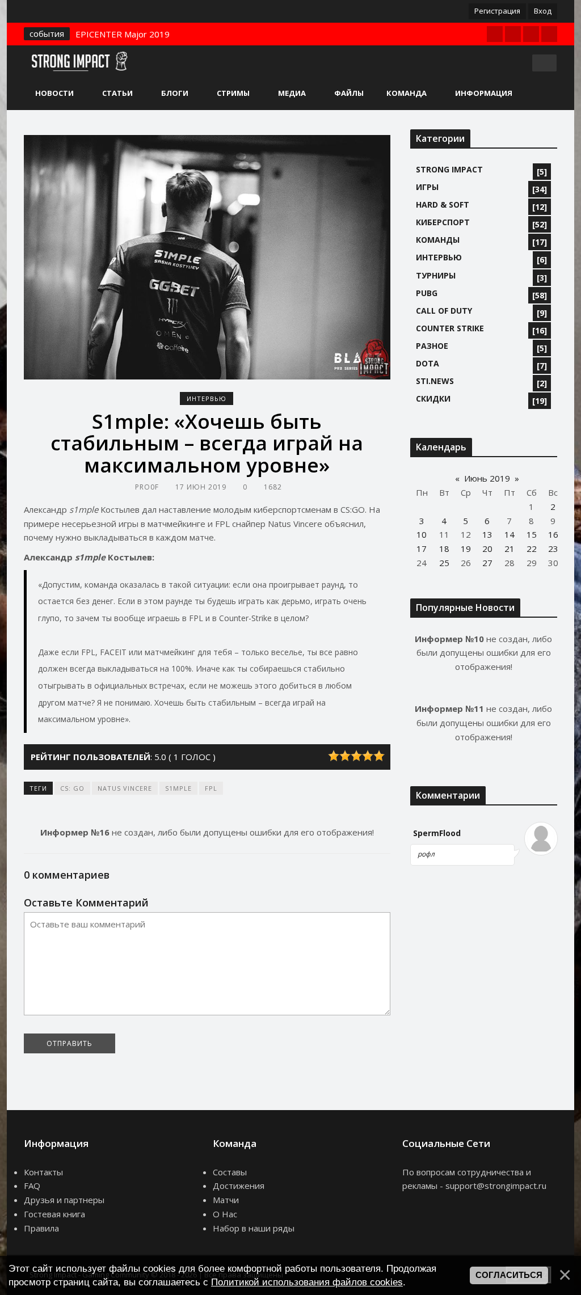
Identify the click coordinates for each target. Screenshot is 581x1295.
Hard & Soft (442, 204)
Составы (230, 1172)
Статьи (117, 93)
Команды (438, 239)
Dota (427, 363)
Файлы (349, 93)
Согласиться (508, 1275)
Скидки (433, 398)
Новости (54, 93)
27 (487, 562)
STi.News (435, 381)
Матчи (226, 1199)
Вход (542, 11)
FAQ (32, 1185)
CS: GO (72, 788)
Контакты (43, 1172)
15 (532, 534)
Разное (432, 345)
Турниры (436, 275)
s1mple (178, 788)
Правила (41, 1228)
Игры (427, 187)
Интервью (206, 398)
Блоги (174, 93)
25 (444, 562)
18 (444, 548)
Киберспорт (443, 222)
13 (487, 534)
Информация (483, 93)
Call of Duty (444, 310)
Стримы (233, 93)
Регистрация (497, 11)
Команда (406, 93)
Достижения (238, 1185)
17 (421, 548)
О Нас (225, 1214)
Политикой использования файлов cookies (307, 1282)
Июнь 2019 (487, 478)
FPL (211, 788)
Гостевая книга (54, 1214)
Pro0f (147, 487)
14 (509, 534)
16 (553, 534)
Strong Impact (449, 169)
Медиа (292, 93)
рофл (426, 854)
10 (421, 534)
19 (466, 548)
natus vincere (125, 788)
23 (553, 548)
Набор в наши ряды (253, 1228)
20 (487, 548)
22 (532, 548)
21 (509, 548)
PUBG (426, 293)
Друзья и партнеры (64, 1199)
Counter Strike (450, 328)
